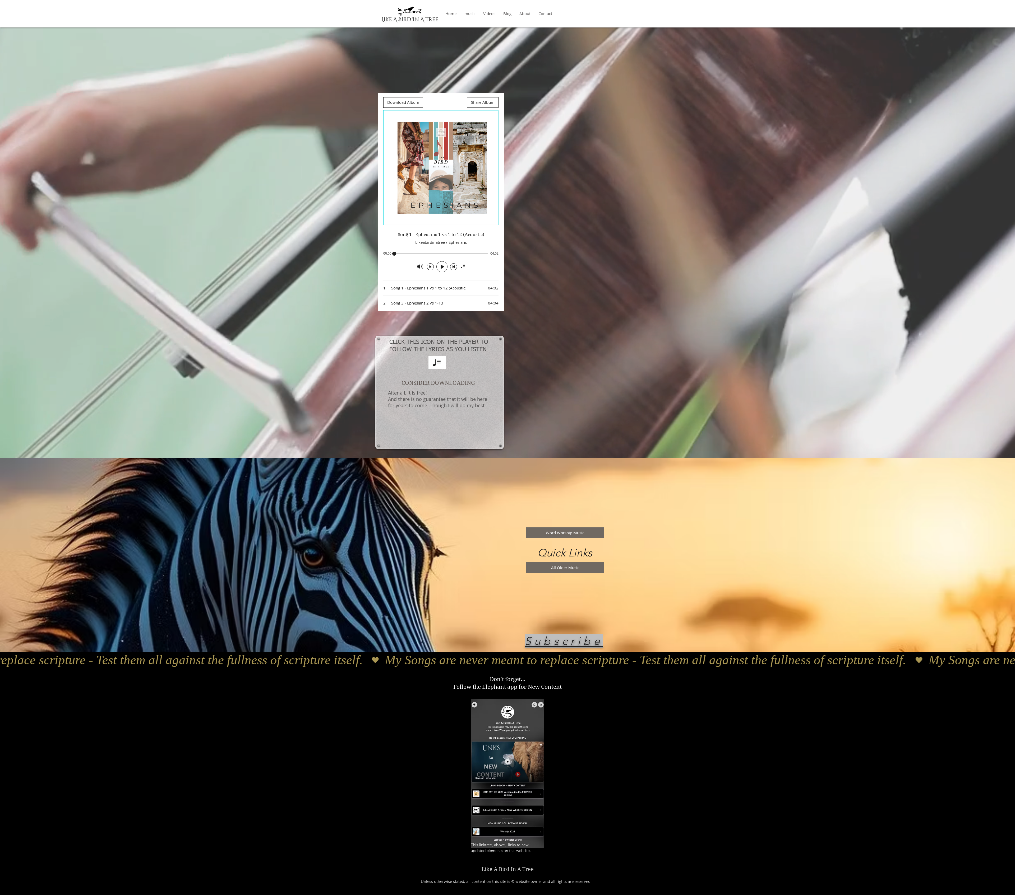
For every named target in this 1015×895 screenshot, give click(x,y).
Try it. (476, 859)
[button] (564, 640)
